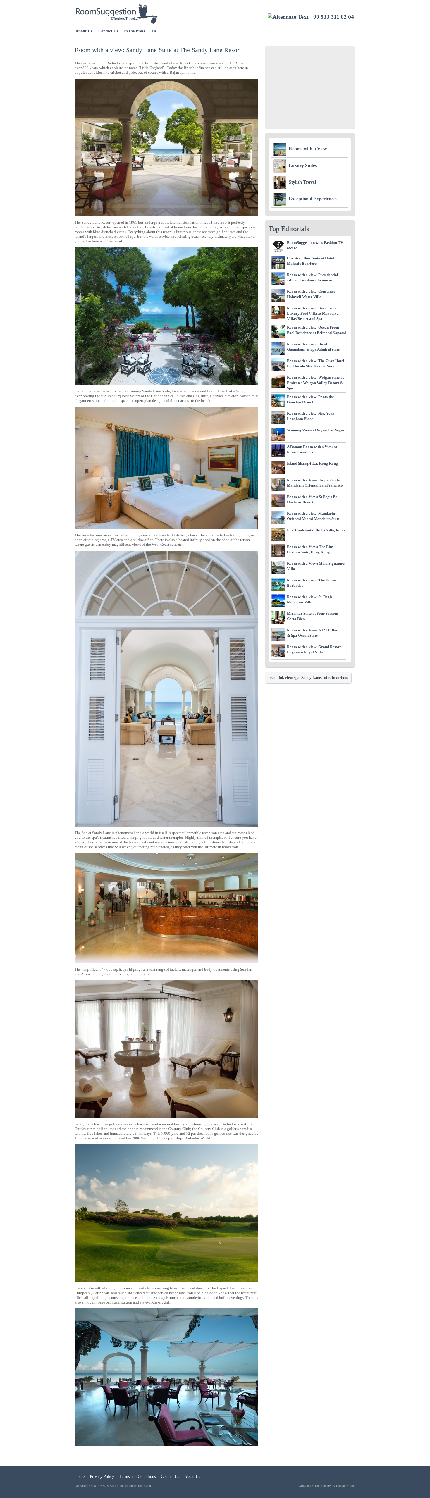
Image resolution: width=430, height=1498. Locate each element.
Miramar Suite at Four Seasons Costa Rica (312, 616)
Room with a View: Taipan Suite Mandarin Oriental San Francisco (315, 483)
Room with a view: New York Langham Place (310, 416)
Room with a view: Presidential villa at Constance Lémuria (312, 277)
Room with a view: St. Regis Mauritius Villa (309, 599)
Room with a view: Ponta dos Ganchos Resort (310, 399)
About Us (83, 31)
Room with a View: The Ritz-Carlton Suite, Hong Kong (310, 549)
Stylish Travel (302, 182)
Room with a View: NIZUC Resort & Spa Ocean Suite (315, 633)
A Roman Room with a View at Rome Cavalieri (312, 449)
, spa (296, 677)
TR (153, 31)
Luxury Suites (303, 165)
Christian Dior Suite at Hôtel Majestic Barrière (310, 261)
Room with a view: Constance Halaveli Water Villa (311, 294)
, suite (325, 677)
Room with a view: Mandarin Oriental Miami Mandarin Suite (313, 516)
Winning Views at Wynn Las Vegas (315, 430)
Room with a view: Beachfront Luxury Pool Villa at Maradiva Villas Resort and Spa (313, 313)
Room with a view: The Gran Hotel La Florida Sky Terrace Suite (315, 363)
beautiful (276, 677)
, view (287, 677)
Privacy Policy (102, 1476)
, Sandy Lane (310, 677)
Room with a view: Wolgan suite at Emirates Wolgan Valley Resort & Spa (315, 382)
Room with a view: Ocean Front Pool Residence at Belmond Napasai (316, 330)
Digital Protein (345, 1485)
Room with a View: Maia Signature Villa (316, 566)
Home (80, 1476)
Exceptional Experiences (313, 198)
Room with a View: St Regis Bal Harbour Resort (313, 499)
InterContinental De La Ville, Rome (316, 530)
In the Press (134, 31)
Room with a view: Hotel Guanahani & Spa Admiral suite (313, 347)
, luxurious (339, 677)
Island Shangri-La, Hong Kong (312, 463)
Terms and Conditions (137, 1476)
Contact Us (108, 31)
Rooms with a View (308, 148)
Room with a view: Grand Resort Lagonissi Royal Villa (314, 649)
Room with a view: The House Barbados (311, 583)
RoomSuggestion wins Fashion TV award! (315, 245)
